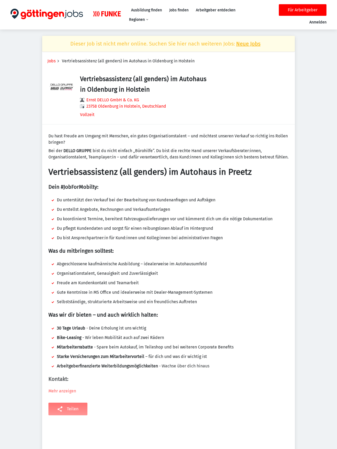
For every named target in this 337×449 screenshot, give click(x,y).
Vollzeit (87, 114)
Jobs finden (179, 10)
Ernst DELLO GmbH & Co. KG (112, 99)
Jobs (51, 60)
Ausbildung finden (146, 10)
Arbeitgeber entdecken (215, 10)
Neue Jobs (248, 44)
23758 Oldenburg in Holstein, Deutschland (126, 106)
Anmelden (317, 22)
